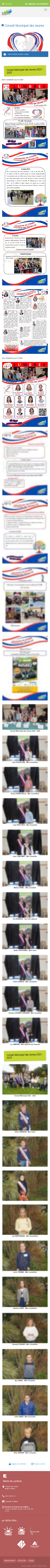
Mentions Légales (26, 1563)
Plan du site (22, 1558)
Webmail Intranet (9, 1558)
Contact (31, 1558)
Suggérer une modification (17, 1463)
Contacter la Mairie (11, 1503)
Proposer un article (38, 1463)
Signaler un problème (36, 3)
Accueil (7, 3)
